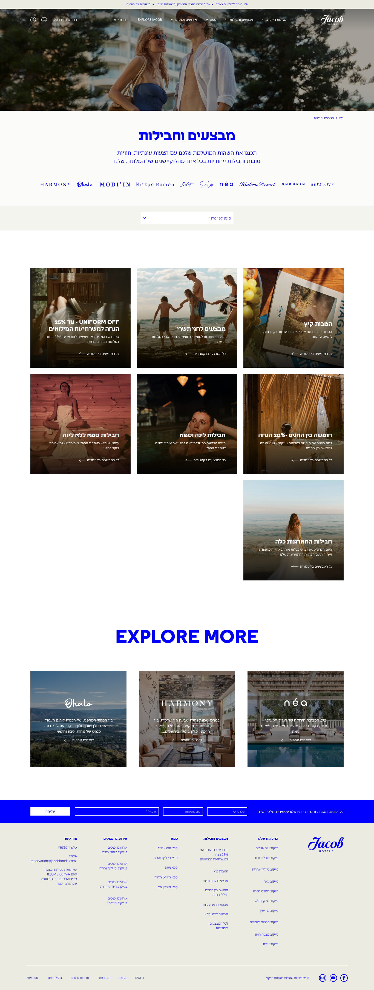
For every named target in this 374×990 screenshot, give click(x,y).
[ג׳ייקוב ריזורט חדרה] (257, 183)
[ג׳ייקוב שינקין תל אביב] (293, 183)
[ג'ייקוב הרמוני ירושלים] (55, 183)
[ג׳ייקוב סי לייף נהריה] (207, 183)
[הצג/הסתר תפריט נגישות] (33, 19)
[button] (44, 19)
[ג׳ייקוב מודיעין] (115, 183)
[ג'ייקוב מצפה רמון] (155, 183)
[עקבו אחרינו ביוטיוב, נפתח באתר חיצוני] (333, 978)
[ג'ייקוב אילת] (187, 183)
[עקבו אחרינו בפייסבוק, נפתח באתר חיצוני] (344, 978)
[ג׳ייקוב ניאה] (226, 183)
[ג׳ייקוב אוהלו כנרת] (85, 183)
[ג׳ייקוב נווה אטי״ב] (322, 183)
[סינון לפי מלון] (187, 218)
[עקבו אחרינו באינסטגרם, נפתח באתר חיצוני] (323, 978)
